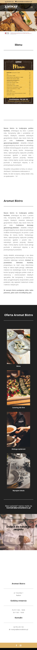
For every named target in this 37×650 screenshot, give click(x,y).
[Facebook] (16, 645)
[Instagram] (20, 645)
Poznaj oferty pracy (18, 537)
